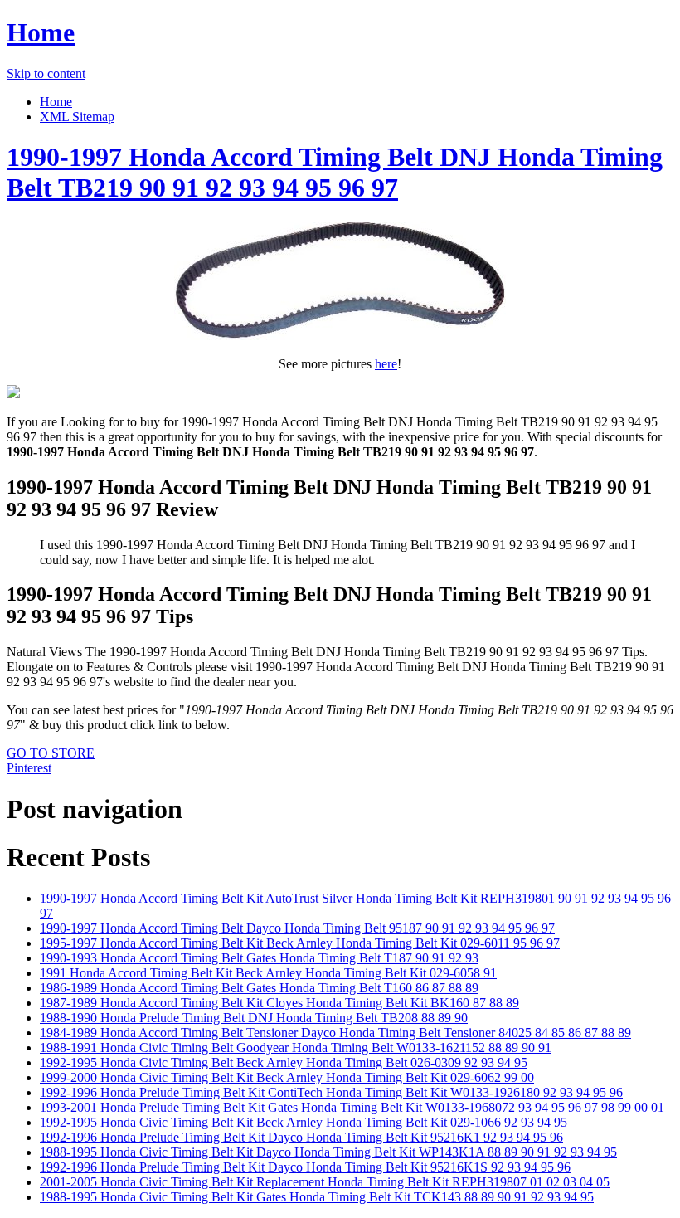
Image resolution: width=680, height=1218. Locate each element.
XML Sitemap (77, 117)
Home (41, 32)
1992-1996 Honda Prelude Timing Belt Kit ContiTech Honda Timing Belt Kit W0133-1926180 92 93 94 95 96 (331, 1092)
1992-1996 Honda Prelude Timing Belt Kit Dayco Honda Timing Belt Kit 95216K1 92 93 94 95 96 (301, 1137)
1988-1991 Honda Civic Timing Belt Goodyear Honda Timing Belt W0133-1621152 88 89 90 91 (295, 1047)
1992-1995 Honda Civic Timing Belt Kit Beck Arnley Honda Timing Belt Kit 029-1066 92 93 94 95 (303, 1122)
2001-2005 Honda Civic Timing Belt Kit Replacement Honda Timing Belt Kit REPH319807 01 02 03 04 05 (325, 1182)
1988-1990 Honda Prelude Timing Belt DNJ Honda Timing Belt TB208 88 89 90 (254, 1018)
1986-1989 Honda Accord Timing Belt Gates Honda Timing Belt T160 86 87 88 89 (259, 988)
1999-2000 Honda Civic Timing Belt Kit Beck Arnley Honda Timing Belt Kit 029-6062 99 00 (287, 1077)
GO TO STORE (51, 753)
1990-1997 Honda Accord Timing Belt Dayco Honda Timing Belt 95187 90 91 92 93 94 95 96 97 (297, 928)
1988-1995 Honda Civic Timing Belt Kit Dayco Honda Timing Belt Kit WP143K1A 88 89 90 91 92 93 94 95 (328, 1152)
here (386, 364)
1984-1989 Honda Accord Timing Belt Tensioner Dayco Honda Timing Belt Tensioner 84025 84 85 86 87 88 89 (335, 1033)
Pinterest (29, 768)
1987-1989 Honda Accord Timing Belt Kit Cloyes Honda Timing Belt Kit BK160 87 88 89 (279, 1003)
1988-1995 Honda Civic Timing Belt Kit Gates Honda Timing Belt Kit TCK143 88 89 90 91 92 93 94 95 (317, 1197)
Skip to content (46, 73)
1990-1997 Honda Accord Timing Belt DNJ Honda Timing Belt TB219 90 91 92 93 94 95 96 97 (335, 172)
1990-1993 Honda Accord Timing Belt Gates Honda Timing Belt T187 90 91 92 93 (259, 958)
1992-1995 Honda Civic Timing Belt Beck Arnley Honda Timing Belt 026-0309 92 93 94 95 (283, 1062)
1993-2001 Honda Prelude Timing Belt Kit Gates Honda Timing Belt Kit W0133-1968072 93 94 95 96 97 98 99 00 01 (352, 1107)
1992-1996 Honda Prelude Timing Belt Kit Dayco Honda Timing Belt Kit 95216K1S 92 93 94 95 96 (305, 1167)
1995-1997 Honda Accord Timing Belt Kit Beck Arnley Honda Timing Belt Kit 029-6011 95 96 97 (300, 943)
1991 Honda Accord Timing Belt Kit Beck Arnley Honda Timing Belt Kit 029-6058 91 (268, 973)
